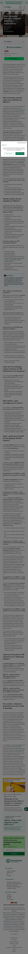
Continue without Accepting (21, 142)
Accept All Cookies (20, 153)
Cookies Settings (9, 153)
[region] (14, 149)
